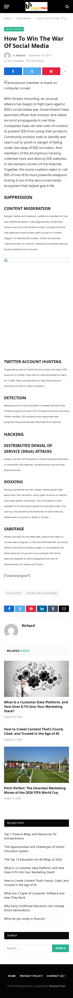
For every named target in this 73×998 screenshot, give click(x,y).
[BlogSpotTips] (37, 6)
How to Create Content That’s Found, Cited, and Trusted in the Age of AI (34, 731)
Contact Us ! (56, 976)
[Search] (67, 6)
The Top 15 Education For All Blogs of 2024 (33, 859)
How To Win (13, 593)
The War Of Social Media (41, 593)
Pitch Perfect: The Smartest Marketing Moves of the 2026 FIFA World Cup (35, 790)
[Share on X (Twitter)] (32, 71)
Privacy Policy (31, 976)
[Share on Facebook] (13, 71)
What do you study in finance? (24, 919)
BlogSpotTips (57, 986)
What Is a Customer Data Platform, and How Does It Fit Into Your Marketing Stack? (36, 706)
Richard (20, 55)
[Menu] (6, 6)
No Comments (16, 61)
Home (12, 976)
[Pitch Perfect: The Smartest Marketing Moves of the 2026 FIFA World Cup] (36, 765)
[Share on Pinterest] (51, 71)
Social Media (14, 29)
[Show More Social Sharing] (65, 71)
